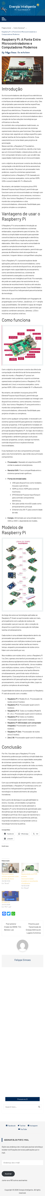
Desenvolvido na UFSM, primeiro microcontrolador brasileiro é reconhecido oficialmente (29, 878)
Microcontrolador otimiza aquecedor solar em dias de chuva (10, 876)
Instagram (33, 1125)
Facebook (12, 1125)
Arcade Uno (6, 902)
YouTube (23, 1129)
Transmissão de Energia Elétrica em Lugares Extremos (33, 930)
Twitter (23, 1125)
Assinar (8, 1173)
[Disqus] (22, 1003)
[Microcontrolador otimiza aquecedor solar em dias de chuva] (10, 868)
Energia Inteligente (22, 6)
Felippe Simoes (10, 52)
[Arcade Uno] (10, 896)
